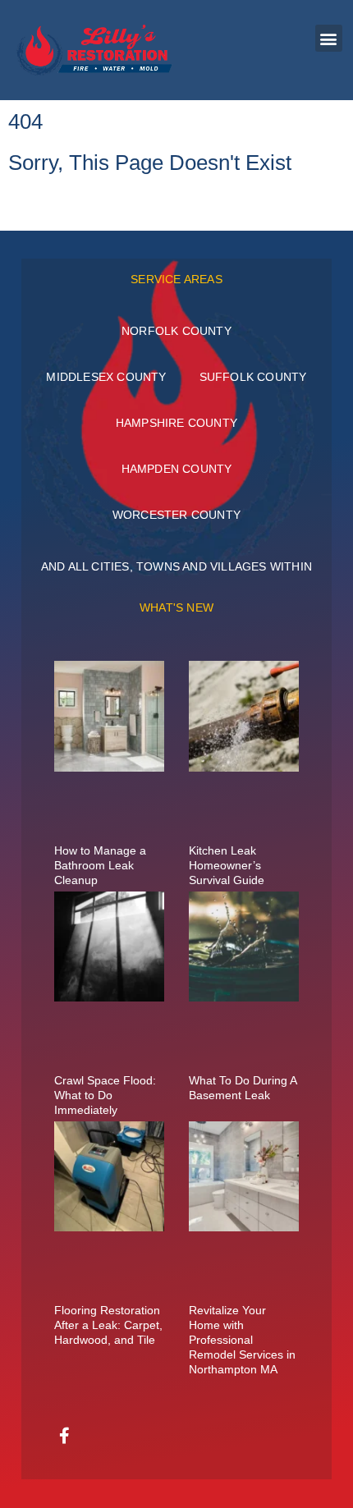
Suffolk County (253, 376)
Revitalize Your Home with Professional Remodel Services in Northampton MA (242, 1340)
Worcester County (176, 514)
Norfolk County (176, 330)
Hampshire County (176, 422)
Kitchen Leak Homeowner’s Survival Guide (226, 865)
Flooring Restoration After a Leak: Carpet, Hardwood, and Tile (108, 1325)
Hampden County (176, 468)
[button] (328, 38)
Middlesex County (106, 376)
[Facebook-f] (65, 1436)
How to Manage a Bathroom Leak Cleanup (100, 865)
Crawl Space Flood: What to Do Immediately (105, 1095)
